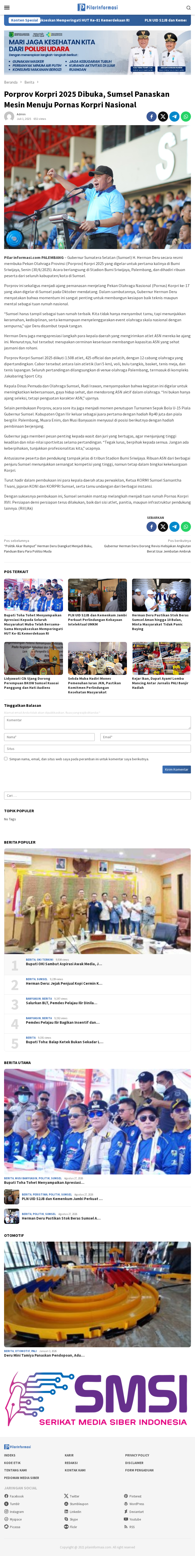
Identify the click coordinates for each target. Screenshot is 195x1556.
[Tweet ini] (163, 116)
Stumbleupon (79, 1504)
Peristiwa (40, 1194)
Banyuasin (33, 998)
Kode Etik (12, 1463)
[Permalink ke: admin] (9, 116)
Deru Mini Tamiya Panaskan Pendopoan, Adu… (44, 1355)
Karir (69, 1455)
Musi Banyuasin (26, 1178)
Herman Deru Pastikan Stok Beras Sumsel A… (61, 1218)
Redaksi (71, 1463)
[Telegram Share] (174, 116)
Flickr (73, 1527)
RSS (132, 1527)
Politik (44, 1178)
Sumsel (42, 979)
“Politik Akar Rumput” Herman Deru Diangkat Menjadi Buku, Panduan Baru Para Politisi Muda (48, 546)
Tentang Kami (15, 1470)
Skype (74, 1519)
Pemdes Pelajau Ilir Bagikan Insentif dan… (63, 1022)
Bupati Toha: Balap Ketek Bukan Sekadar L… (64, 1042)
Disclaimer (134, 1463)
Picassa (15, 1527)
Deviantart (136, 1512)
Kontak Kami (75, 1470)
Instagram (17, 1512)
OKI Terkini (45, 959)
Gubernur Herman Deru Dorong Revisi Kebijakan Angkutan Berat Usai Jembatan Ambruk (147, 546)
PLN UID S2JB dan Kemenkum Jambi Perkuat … (62, 1199)
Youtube (135, 1519)
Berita (31, 959)
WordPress (136, 1504)
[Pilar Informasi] (97, 7)
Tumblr (15, 1504)
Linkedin (75, 1512)
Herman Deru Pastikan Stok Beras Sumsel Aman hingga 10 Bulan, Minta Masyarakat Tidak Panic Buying (160, 622)
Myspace (16, 1519)
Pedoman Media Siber (21, 1478)
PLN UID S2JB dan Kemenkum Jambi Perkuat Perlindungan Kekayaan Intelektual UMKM (97, 620)
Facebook (17, 1496)
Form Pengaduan (139, 1470)
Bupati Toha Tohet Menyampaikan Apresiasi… (44, 1182)
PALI (34, 1351)
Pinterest (135, 1496)
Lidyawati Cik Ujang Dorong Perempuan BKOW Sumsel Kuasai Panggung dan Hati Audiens (31, 683)
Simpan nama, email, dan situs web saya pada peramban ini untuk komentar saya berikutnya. (79, 759)
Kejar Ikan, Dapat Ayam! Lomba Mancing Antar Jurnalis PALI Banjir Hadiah (160, 683)
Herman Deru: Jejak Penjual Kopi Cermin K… (64, 983)
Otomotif (22, 1351)
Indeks (9, 1455)
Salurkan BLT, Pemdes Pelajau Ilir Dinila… (61, 1003)
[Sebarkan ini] (152, 116)
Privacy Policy (137, 1455)
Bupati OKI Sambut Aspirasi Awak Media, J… (64, 964)
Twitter (74, 1496)
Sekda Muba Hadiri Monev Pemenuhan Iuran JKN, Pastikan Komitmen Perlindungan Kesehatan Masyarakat (94, 685)
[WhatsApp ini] (186, 116)
